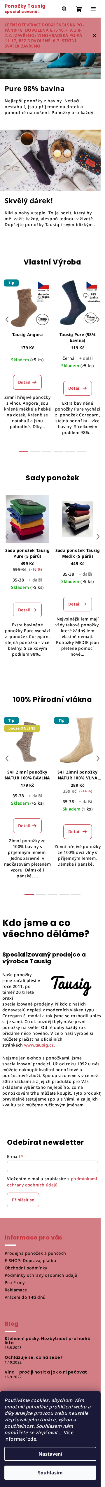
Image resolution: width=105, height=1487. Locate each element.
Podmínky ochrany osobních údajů (41, 1275)
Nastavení (50, 1454)
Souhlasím (50, 1472)
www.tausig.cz (39, 1045)
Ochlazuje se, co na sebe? (34, 1357)
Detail (24, 382)
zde (32, 1439)
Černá (68, 358)
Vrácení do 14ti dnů (25, 1297)
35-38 (18, 580)
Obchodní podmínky (26, 1268)
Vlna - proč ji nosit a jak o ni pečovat (46, 1372)
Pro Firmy (15, 1282)
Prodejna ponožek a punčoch (35, 1253)
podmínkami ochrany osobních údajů (52, 1181)
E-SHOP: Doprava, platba (30, 1260)
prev (7, 319)
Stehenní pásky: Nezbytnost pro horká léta (47, 1341)
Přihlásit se (23, 1200)
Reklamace (16, 1290)
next (98, 319)
